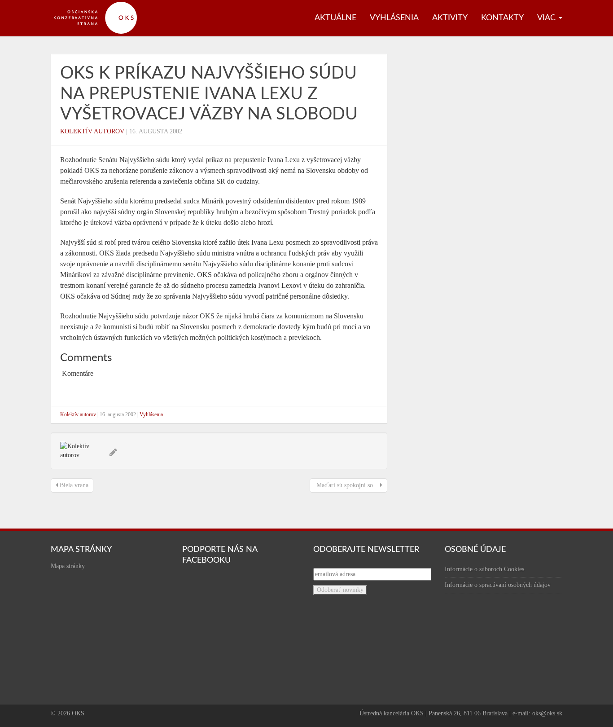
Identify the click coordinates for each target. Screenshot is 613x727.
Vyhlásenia (394, 18)
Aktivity (450, 18)
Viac (547, 18)
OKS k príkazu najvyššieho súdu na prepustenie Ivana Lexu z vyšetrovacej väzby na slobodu (209, 94)
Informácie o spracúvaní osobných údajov (498, 585)
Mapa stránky (68, 566)
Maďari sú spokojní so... (347, 485)
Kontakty (502, 18)
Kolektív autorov (92, 131)
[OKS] (100, 4)
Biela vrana (73, 485)
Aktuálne (335, 18)
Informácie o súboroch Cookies (484, 569)
